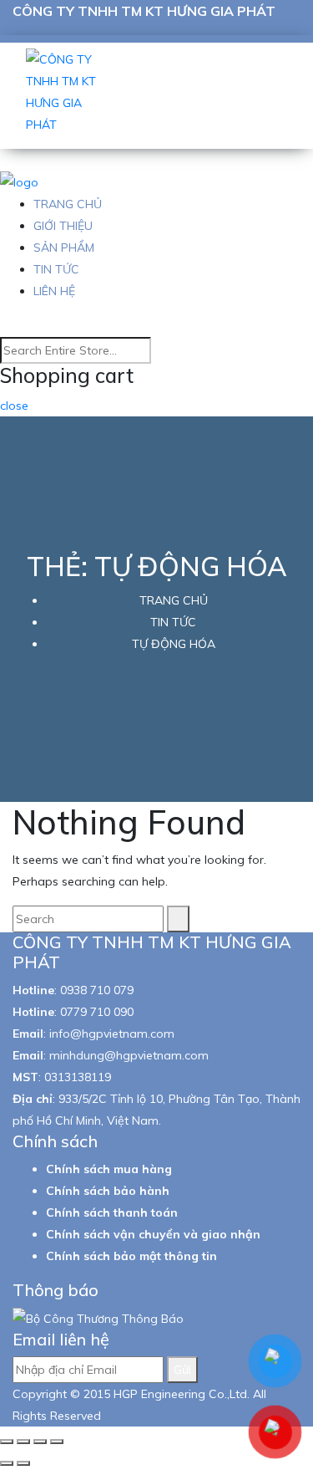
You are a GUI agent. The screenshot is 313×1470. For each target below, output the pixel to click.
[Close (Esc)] (6, 1441)
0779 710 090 (97, 1011)
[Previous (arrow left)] (6, 1463)
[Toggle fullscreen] (40, 1441)
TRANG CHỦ (67, 204)
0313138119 (77, 1077)
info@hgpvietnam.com (111, 1033)
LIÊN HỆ (54, 291)
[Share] (23, 1441)
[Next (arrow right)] (23, 1463)
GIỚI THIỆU (63, 225)
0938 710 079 (97, 990)
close (14, 405)
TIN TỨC (56, 269)
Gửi (182, 1369)
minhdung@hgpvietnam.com (129, 1055)
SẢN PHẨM (63, 247)
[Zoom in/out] (56, 1441)
